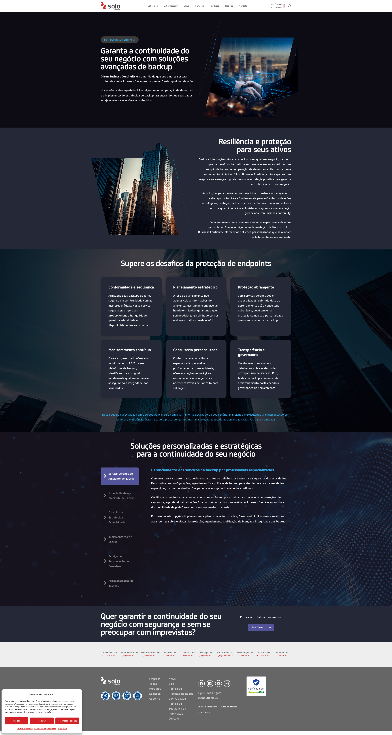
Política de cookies (25, 728)
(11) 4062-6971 (109, 655)
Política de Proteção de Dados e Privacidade (181, 694)
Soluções (155, 694)
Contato (174, 719)
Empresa (154, 679)
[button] (120, 476)
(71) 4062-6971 (282, 655)
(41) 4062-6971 (170, 655)
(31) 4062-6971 (150, 655)
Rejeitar (42, 720)
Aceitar (16, 720)
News (172, 679)
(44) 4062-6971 (206, 655)
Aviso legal (62, 728)
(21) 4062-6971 (129, 655)
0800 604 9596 (208, 698)
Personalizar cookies (67, 720)
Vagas (153, 684)
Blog (171, 684)
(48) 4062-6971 (225, 655)
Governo (154, 699)
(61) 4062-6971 (263, 655)
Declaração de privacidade (45, 728)
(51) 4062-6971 (245, 655)
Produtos (155, 689)
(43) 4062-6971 (188, 655)
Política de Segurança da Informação (177, 709)
